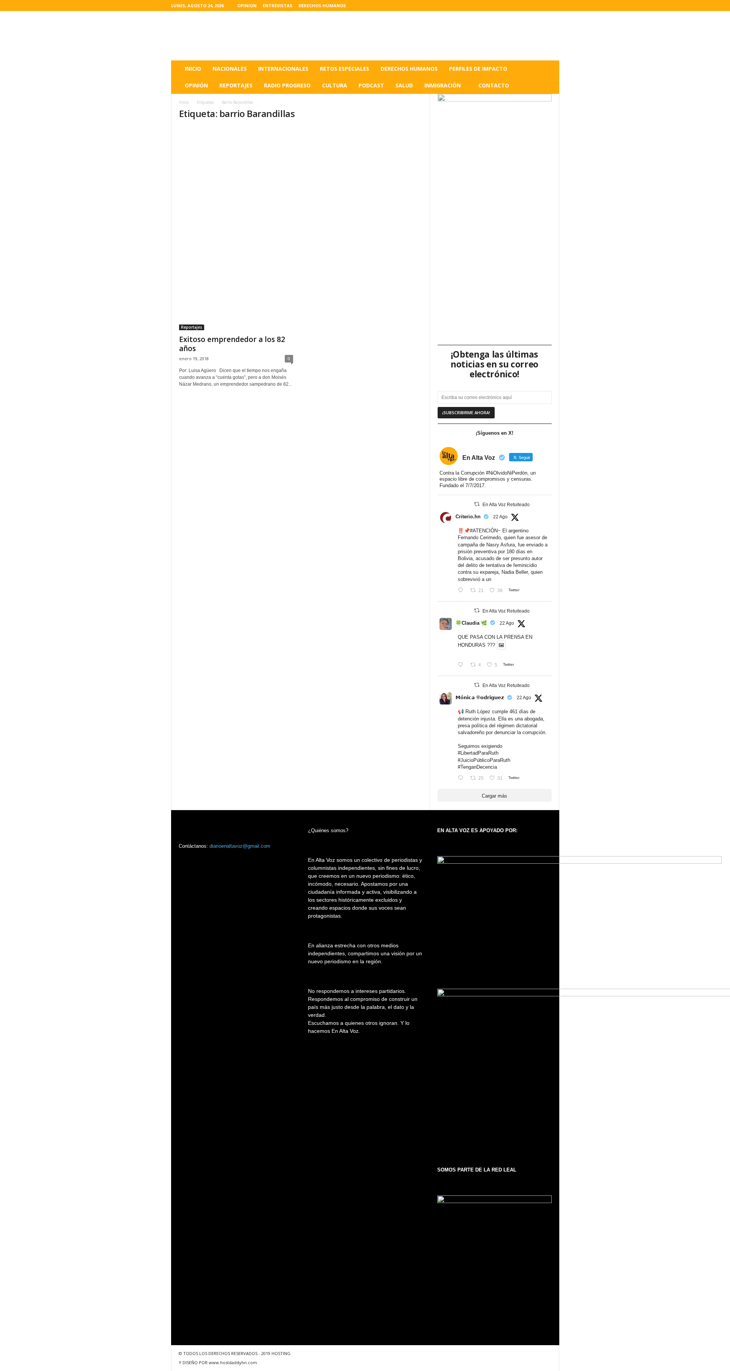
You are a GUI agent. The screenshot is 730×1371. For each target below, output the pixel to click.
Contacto (493, 85)
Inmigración (442, 85)
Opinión (196, 85)
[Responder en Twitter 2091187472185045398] (462, 590)
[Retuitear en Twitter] (476, 504)
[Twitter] (541, 5)
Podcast (371, 85)
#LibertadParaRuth (478, 753)
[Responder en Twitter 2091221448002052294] (462, 665)
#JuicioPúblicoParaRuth (484, 760)
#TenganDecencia (477, 767)
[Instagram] (530, 5)
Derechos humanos (409, 68)
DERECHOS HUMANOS (322, 5)
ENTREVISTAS (277, 5)
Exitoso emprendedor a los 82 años (232, 343)
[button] (548, 77)
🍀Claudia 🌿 (471, 623)
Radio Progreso (287, 85)
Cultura (334, 85)
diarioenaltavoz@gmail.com (239, 846)
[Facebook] (518, 5)
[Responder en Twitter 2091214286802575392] (462, 778)
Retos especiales (344, 68)
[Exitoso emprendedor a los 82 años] (236, 228)
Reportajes (235, 85)
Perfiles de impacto (478, 68)
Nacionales (230, 68)
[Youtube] (553, 5)
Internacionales (283, 68)
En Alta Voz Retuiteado (506, 504)
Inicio (193, 68)
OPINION (247, 5)
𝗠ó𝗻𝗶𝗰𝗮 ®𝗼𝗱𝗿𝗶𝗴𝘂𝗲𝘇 (479, 697)
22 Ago (500, 516)
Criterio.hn (468, 516)
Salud (404, 85)
